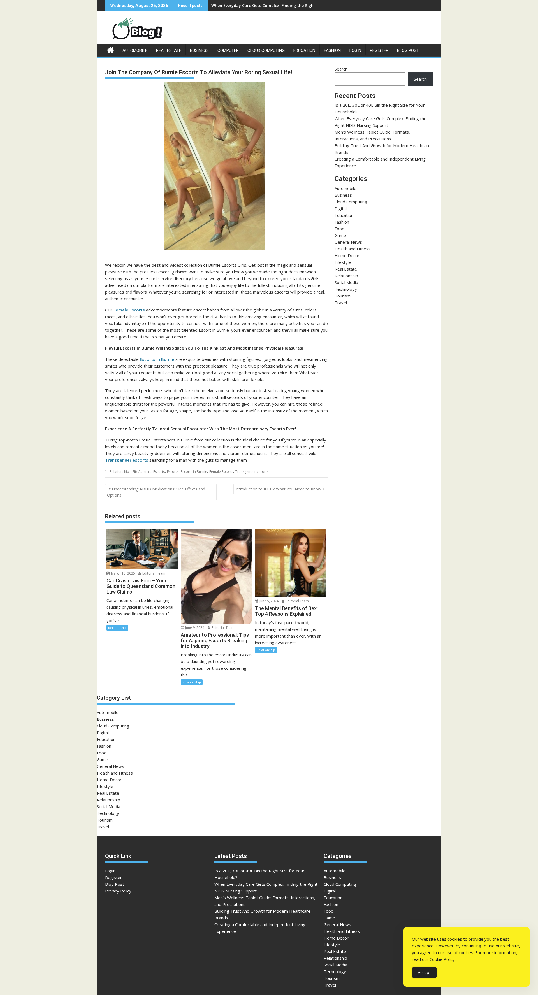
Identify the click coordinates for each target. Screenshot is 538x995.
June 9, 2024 (194, 627)
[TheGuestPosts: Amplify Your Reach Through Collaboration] (110, 49)
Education (304, 50)
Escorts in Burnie (194, 471)
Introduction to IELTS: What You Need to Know (278, 489)
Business (199, 50)
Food (339, 228)
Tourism (343, 296)
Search (341, 69)
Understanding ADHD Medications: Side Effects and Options (156, 492)
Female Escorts (129, 310)
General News (348, 242)
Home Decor (347, 255)
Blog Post (408, 50)
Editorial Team (153, 573)
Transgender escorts (126, 460)
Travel (341, 302)
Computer (228, 50)
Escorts (172, 471)
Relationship (119, 471)
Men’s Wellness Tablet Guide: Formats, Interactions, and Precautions (278, 5)
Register (379, 50)
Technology (346, 289)
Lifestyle (343, 262)
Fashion (332, 50)
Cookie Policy (442, 959)
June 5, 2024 (269, 601)
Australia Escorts (151, 471)
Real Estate (168, 50)
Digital (341, 208)
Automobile (134, 50)
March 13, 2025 (122, 573)
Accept (424, 972)
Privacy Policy (118, 891)
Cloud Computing (266, 50)
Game (340, 235)
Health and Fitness (353, 249)
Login (355, 50)
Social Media (346, 282)
